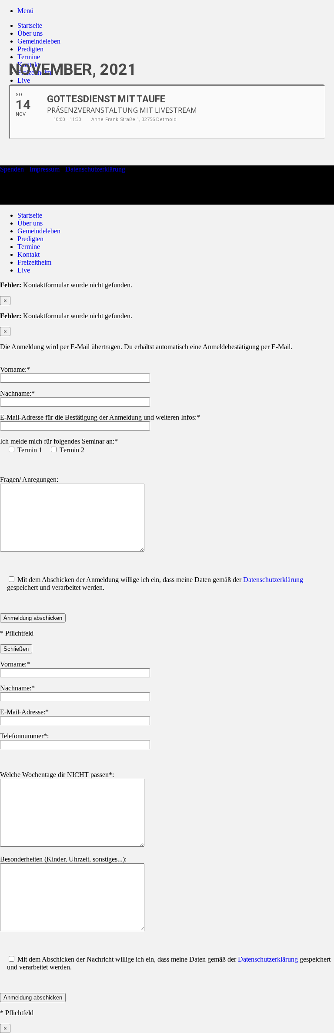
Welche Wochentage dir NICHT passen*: (57, 774)
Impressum (45, 169)
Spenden (12, 169)
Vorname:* (15, 369)
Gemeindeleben (38, 41)
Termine (28, 246)
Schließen (16, 649)
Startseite (29, 25)
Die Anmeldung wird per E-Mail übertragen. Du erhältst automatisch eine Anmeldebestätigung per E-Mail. (146, 346)
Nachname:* (17, 393)
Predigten (30, 49)
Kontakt (28, 254)
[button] (25, 10)
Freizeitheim (34, 262)
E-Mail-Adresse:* (24, 712)
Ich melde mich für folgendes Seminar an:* (59, 441)
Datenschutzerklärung (95, 169)
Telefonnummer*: (24, 736)
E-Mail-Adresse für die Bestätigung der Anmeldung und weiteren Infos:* (100, 417)
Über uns (30, 33)
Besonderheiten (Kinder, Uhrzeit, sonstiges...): (63, 859)
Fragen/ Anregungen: (29, 479)
